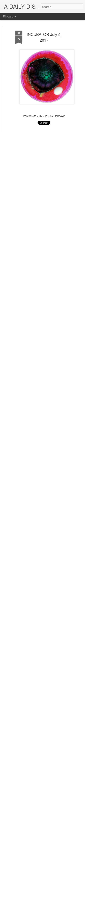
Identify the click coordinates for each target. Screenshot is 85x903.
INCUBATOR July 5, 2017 (44, 37)
